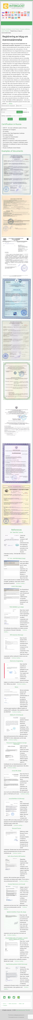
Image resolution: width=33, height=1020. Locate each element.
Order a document (13, 1003)
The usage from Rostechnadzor (10, 136)
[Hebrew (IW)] (28, 15)
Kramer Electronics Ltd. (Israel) (16, 884)
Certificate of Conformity (9, 138)
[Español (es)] (12, 12)
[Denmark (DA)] (6, 15)
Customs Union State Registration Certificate (13, 133)
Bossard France (16, 828)
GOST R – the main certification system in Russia (15, 127)
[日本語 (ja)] (6, 18)
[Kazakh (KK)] (16, 18)
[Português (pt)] (19, 12)
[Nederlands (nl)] (25, 12)
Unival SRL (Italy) (16, 770)
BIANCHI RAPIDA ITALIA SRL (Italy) (16, 912)
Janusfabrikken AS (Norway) (16, 798)
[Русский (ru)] (3, 12)
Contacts (5, 1005)
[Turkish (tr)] (22, 15)
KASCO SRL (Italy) (16, 586)
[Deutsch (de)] (19, 18)
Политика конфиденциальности (16, 1015)
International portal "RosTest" (23, 1010)
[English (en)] (6, 12)
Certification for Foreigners (9, 129)
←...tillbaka (9, 103)
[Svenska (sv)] (28, 12)
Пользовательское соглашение (16, 1017)
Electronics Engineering (16, 661)
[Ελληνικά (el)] (19, 15)
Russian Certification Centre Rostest (11, 147)
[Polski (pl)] (22, 12)
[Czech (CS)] (3, 15)
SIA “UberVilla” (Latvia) (16, 532)
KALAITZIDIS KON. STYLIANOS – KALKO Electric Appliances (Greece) (16, 938)
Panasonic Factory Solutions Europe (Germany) (17, 743)
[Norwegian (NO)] (9, 15)
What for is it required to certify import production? (15, 140)
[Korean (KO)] (3, 18)
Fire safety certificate (8, 135)
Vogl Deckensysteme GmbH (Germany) (16, 964)
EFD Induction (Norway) (16, 635)
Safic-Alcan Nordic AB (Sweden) (16, 856)
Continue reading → (21, 583)
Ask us (10, 119)
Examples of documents (12, 151)
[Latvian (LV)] (12, 18)
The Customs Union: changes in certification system (15, 142)
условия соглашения (17, 115)
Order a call (22, 119)
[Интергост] (14, 6)
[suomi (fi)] (12, 15)
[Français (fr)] (9, 12)
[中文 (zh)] (25, 15)
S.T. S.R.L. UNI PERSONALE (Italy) (16, 558)
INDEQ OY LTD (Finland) (16, 715)
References (16, 530)
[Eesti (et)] (16, 15)
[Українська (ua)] (9, 18)
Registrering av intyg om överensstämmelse (15, 38)
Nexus (16, 687)
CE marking (5, 131)
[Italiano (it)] (16, 12)
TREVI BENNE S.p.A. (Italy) (16, 607)
